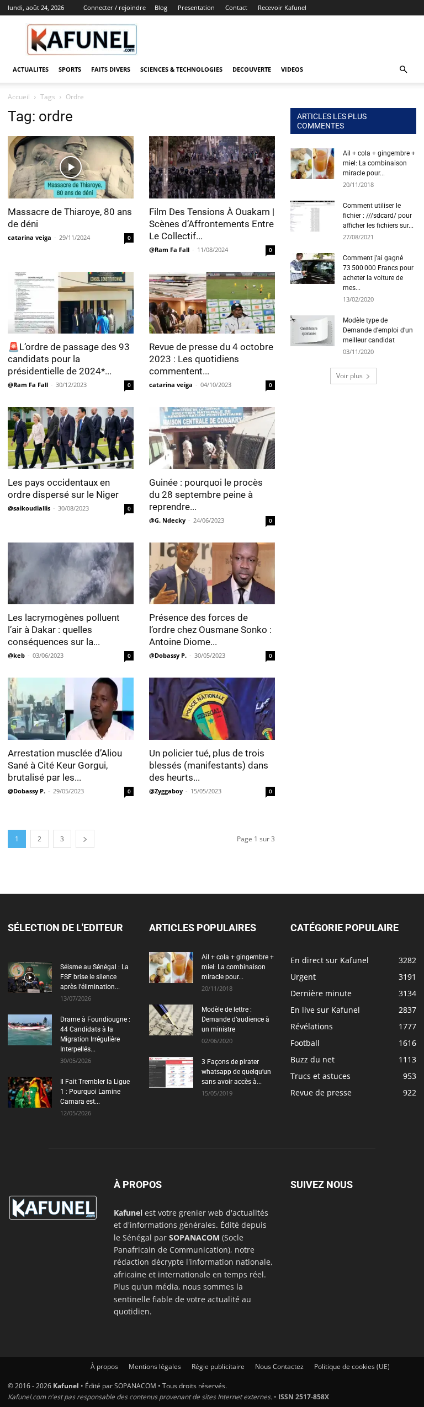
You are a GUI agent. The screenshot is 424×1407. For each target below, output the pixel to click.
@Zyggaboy (166, 791)
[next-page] (85, 839)
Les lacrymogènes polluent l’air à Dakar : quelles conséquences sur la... (64, 629)
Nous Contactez (279, 1366)
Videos (292, 69)
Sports (70, 69)
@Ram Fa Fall (169, 249)
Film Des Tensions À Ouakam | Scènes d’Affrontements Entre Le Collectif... (211, 223)
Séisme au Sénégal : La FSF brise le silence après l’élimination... (94, 977)
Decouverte (251, 69)
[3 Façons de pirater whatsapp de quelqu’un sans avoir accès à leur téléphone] (171, 1072)
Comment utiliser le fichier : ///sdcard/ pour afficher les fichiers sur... (378, 215)
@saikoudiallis (29, 508)
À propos (104, 1366)
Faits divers (110, 69)
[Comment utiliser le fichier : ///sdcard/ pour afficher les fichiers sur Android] (312, 216)
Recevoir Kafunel (282, 7)
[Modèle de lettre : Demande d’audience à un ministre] (171, 1020)
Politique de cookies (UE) (352, 1366)
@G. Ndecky (167, 520)
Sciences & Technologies (181, 69)
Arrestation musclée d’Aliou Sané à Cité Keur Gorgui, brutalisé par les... (65, 765)
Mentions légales (155, 1366)
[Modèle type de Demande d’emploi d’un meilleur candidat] (312, 330)
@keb (16, 655)
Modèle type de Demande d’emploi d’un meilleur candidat (378, 330)
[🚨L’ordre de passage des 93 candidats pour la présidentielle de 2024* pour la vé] (71, 303)
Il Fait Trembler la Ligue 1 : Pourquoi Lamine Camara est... (95, 1091)
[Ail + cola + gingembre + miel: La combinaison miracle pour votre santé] (312, 163)
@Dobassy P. (168, 655)
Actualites (31, 69)
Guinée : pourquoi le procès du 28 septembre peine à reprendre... (206, 494)
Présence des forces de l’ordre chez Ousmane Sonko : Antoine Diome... (210, 629)
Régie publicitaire (218, 1366)
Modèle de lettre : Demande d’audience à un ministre (235, 1019)
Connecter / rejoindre (114, 7)
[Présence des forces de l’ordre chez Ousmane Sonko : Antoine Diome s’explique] (212, 574)
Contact (236, 7)
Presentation (196, 7)
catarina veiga (29, 237)
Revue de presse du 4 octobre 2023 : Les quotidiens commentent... (211, 359)
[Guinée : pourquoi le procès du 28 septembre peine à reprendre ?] (212, 438)
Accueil (19, 96)
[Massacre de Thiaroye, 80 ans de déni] (71, 167)
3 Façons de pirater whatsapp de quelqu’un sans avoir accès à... (236, 1072)
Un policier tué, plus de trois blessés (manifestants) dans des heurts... (208, 765)
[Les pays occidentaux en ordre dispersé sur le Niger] (71, 438)
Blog (161, 7)
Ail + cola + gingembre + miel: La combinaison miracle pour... (379, 163)
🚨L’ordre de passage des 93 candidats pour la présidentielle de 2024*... (69, 359)
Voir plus (349, 375)
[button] (403, 70)
